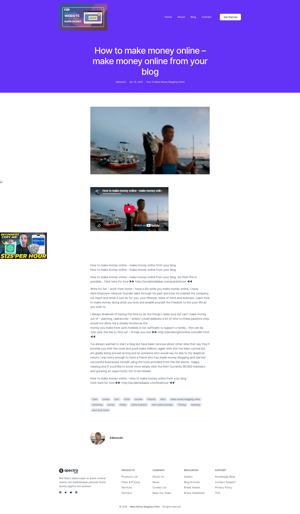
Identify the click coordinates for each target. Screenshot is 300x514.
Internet (151, 399)
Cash (94, 399)
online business (139, 404)
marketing (97, 404)
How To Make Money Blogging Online (165, 82)
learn (162, 399)
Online (123, 404)
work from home (100, 410)
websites (195, 404)
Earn (117, 399)
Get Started (230, 17)
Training (182, 404)
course (105, 399)
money (111, 404)
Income (138, 399)
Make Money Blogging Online (145, 506)
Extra (127, 399)
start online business (162, 404)
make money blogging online (185, 399)
